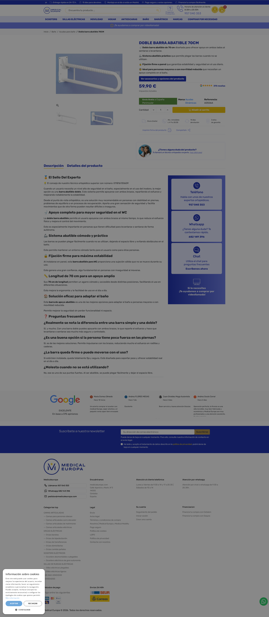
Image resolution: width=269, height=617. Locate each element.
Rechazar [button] (33, 603)
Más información (12, 598)
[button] (24, 609)
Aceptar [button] (14, 603)
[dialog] (24, 591)
